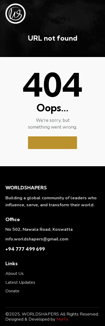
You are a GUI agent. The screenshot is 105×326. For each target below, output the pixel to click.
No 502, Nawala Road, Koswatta (39, 229)
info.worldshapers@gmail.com (36, 239)
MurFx (62, 319)
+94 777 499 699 (25, 249)
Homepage (52, 142)
